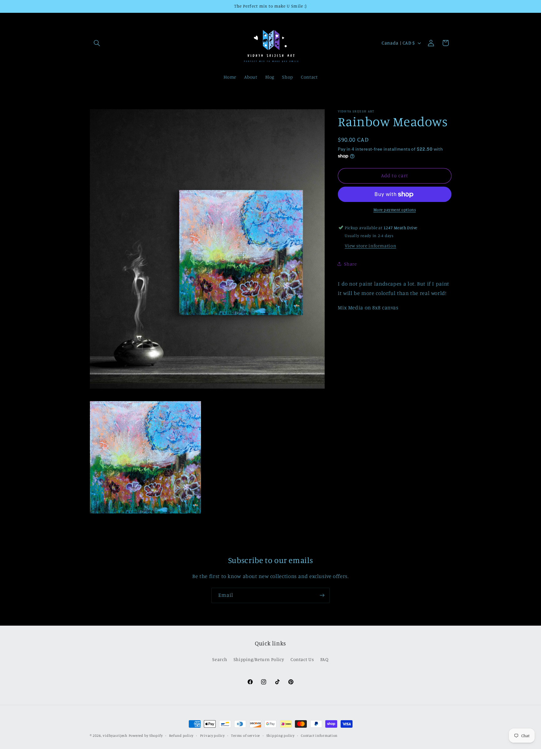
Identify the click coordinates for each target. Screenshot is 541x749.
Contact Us (302, 659)
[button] (97, 43)
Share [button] (350, 263)
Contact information (319, 735)
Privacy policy (212, 735)
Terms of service (245, 735)
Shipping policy (280, 735)
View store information (370, 246)
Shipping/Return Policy (259, 659)
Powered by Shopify (146, 735)
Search (219, 659)
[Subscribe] (322, 595)
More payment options (395, 209)
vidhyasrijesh (115, 735)
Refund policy (181, 735)
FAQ (324, 659)
